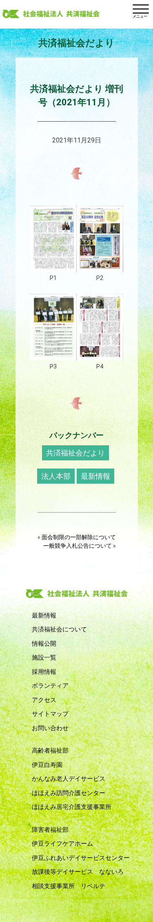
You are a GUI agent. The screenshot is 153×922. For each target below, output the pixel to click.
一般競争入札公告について (77, 545)
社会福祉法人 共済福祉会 (51, 14)
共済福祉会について (59, 629)
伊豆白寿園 (47, 765)
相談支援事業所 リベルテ (68, 886)
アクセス (44, 700)
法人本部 (56, 476)
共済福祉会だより (75, 453)
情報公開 (44, 643)
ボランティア (50, 685)
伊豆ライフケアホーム (62, 843)
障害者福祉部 (50, 829)
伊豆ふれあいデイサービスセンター (81, 858)
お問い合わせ (50, 728)
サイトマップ (50, 714)
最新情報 (95, 476)
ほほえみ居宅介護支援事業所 (71, 807)
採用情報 (44, 671)
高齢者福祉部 (50, 750)
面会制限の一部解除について (79, 537)
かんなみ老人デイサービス (68, 778)
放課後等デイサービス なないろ (78, 871)
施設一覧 (44, 657)
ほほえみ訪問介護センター (68, 793)
